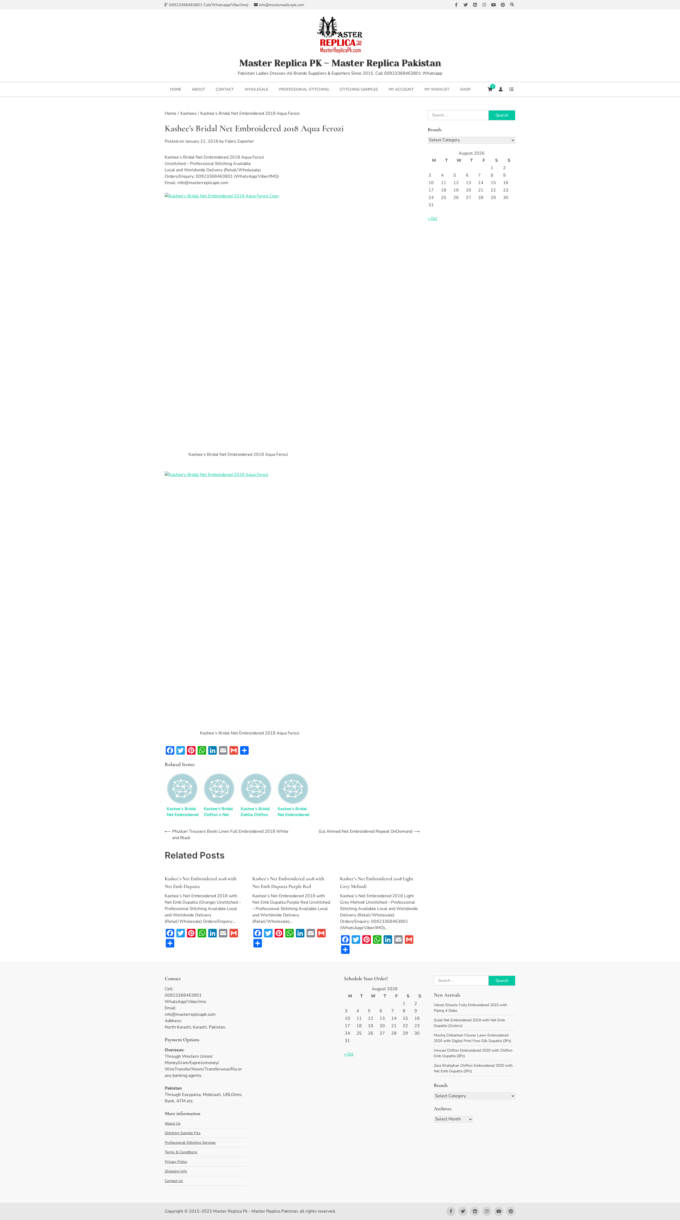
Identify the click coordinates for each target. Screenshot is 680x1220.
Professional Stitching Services (190, 1142)
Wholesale (256, 89)
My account (401, 89)
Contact (225, 89)
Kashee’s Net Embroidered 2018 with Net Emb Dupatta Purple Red (288, 882)
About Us (173, 1123)
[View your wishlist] (511, 89)
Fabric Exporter (239, 141)
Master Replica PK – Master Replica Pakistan (340, 63)
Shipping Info (176, 1171)
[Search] (512, 4)
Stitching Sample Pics (183, 1133)
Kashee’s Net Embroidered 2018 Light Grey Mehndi (376, 882)
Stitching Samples (358, 89)
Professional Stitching (304, 89)
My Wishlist (436, 89)
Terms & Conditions (181, 1152)
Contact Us (174, 1180)
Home (175, 89)
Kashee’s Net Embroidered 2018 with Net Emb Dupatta (201, 882)
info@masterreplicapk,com (281, 4)
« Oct (432, 219)
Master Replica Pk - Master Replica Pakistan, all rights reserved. (274, 1211)
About (198, 89)
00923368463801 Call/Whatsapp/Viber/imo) (209, 4)
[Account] (501, 89)
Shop (465, 89)
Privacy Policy (176, 1161)
